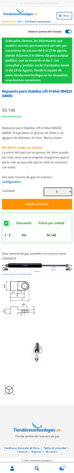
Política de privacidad (55, 448)
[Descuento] (6, 223)
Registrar (36, 451)
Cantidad (8, 191)
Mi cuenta (51, 451)
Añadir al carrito (37, 204)
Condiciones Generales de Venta (21, 448)
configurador (11, 182)
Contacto (22, 451)
